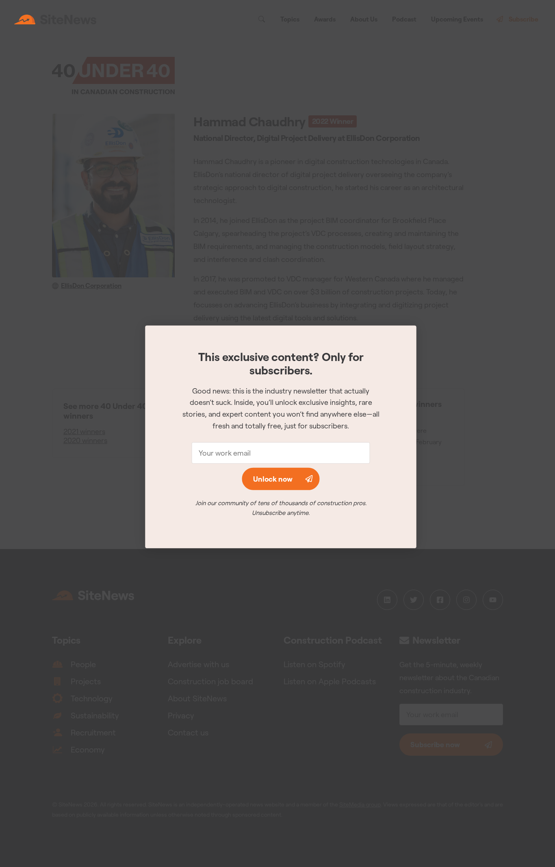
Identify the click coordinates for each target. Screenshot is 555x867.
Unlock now (273, 479)
